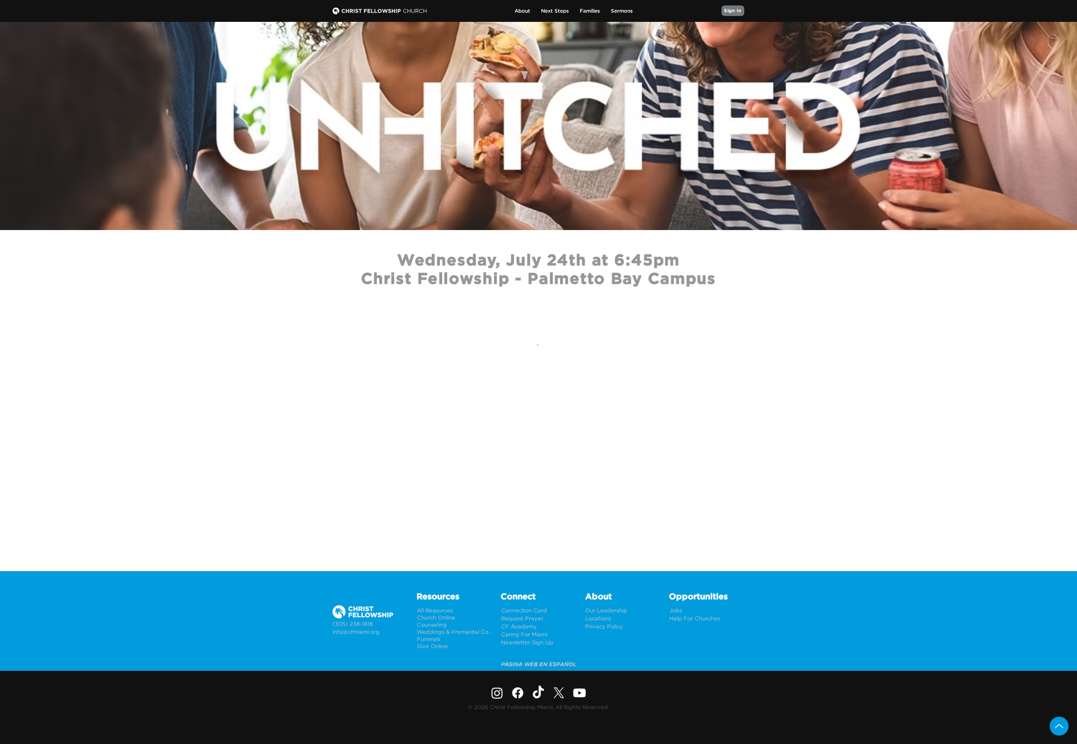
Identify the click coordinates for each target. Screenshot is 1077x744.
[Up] (1059, 726)
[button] (522, 11)
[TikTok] (538, 693)
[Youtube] (579, 693)
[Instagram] (497, 693)
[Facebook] (517, 693)
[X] (559, 693)
